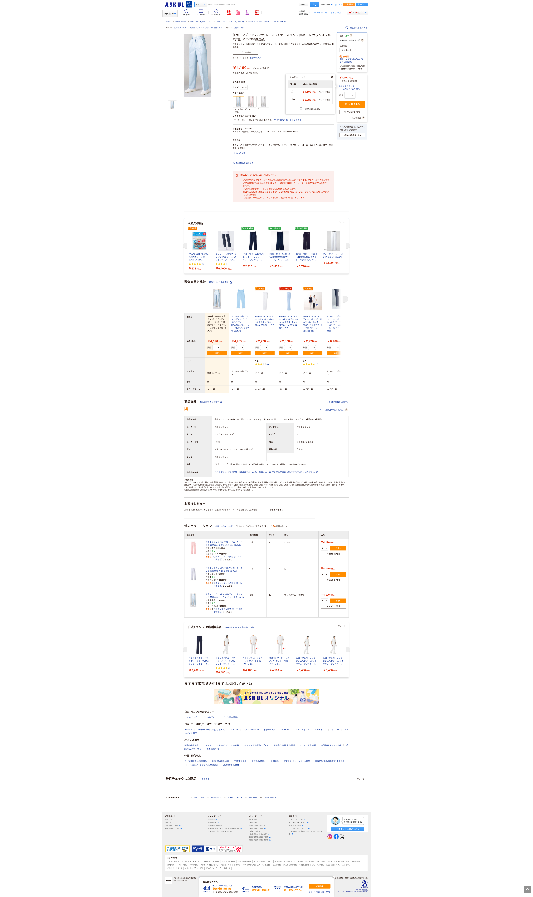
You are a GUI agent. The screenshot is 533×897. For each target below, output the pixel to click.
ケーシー (234, 729)
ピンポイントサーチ (213, 868)
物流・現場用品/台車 (220, 761)
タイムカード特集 (228, 862)
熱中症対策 (253, 798)
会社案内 (211, 820)
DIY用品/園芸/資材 (231, 765)
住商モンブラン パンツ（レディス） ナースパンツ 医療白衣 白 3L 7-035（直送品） (225, 569)
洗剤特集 (170, 865)
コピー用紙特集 (173, 862)
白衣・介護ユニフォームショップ (338, 865)
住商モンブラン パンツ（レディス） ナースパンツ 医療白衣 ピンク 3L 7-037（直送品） (225, 543)
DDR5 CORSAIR (235, 798)
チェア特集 (309, 862)
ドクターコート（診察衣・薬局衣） (211, 729)
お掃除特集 (356, 862)
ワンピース (286, 729)
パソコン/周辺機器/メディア (256, 745)
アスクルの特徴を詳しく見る (319, 892)
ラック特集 (320, 862)
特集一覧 (227, 868)
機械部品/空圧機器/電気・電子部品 (329, 761)
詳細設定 (303, 4)
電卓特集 (206, 862)
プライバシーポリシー (256, 826)
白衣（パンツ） (222, 22)
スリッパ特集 (182, 865)
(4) (203, 264)
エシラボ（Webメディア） (298, 829)
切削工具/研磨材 (259, 761)
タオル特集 (193, 865)
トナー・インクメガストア (191, 862)
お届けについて (171, 823)
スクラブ (188, 729)
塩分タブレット (270, 798)
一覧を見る (204, 779)
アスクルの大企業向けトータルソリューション (305, 832)
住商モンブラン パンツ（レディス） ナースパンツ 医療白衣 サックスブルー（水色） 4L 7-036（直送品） (225, 596)
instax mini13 (216, 798)
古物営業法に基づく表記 (257, 834)
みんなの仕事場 (295, 826)
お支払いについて (171, 826)
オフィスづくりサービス (194, 868)
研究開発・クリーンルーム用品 (297, 761)
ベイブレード (199, 798)
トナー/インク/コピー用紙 (228, 745)
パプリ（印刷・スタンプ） (297, 823)
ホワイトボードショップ (263, 862)
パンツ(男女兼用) (230, 717)
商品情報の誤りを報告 (209, 402)
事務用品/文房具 (191, 745)
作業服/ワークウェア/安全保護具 (203, 765)
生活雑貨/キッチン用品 (331, 745)
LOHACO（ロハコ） (296, 820)
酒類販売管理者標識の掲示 (258, 837)
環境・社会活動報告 (215, 826)
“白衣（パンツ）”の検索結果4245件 (239, 627)
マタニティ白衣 (302, 729)
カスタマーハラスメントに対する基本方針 (224, 829)
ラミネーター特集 (244, 862)
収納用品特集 (304, 865)
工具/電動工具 (240, 761)
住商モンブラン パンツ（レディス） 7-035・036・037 (267, 22)
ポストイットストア (174, 868)
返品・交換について (172, 829)
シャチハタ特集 (318, 865)
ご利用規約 (252, 823)
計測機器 (275, 761)
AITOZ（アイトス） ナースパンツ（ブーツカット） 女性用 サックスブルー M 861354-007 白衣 (288, 322)
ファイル (207, 745)
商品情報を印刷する (358, 28)
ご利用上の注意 (254, 831)
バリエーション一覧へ (225, 526)
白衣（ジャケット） (251, 729)
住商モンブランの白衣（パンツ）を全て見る (206, 28)
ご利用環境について (255, 829)
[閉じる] (334, 877)
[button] (349, 87)
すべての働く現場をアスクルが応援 (256, 865)
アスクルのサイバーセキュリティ (220, 831)
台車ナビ (237, 865)
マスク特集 (276, 865)
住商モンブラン (180, 28)
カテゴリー (169, 13)
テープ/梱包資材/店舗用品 (195, 761)
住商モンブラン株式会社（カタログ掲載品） (351, 60)
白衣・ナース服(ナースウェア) (201, 22)
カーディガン (320, 729)
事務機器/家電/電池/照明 (284, 745)
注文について (170, 820)
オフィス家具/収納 (308, 745)
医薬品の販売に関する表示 (258, 840)
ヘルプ (339, 5)
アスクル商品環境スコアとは (332, 410)
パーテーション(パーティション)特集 (289, 862)
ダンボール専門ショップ (209, 865)
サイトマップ (253, 820)
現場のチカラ (226, 865)
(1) (229, 668)
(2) (317, 364)
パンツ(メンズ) (190, 717)
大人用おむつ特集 (290, 865)
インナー (335, 729)
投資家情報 (212, 823)
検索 (314, 4)
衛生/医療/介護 (180, 22)
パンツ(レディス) (237, 22)
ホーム (168, 22)
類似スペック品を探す (219, 282)
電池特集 (216, 862)
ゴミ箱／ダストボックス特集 (338, 862)
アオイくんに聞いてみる (347, 829)
